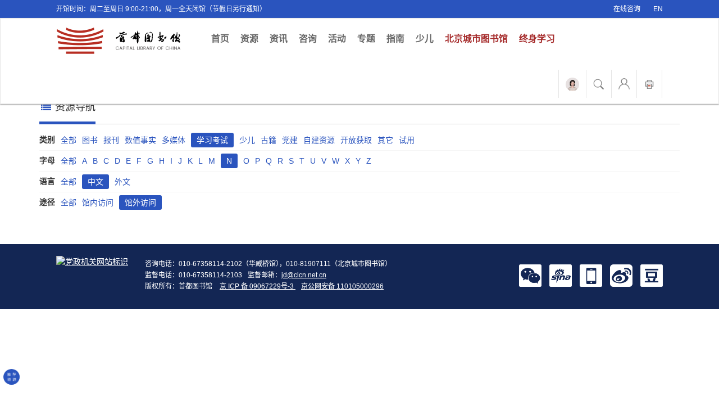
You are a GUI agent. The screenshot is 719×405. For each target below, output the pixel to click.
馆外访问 (140, 202)
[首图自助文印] (649, 83)
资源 (249, 38)
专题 (366, 38)
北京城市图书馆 (476, 38)
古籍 (268, 140)
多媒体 (173, 140)
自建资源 (319, 140)
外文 (122, 181)
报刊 (111, 140)
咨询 (308, 38)
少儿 (425, 38)
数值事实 (140, 140)
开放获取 (356, 140)
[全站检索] (598, 83)
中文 (95, 181)
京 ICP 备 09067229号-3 (257, 286)
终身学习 (537, 38)
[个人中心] (624, 84)
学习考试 (212, 140)
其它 (385, 140)
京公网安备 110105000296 (342, 286)
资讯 (279, 38)
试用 (407, 140)
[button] (530, 275)
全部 (68, 140)
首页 (223, 38)
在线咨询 (626, 9)
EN (658, 9)
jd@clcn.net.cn (303, 275)
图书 (90, 140)
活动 (337, 38)
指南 (395, 38)
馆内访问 (97, 202)
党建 (290, 140)
